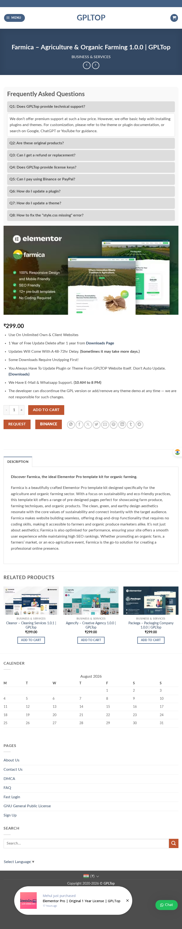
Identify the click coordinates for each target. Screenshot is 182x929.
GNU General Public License (27, 806)
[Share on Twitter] (96, 425)
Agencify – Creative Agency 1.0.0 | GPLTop (91, 625)
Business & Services (91, 57)
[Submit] (173, 843)
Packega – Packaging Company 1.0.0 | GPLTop (150, 625)
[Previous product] (95, 65)
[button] (14, 18)
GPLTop (91, 18)
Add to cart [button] (31, 640)
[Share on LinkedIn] (122, 425)
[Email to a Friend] (105, 425)
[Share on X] (88, 425)
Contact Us (13, 769)
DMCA (9, 779)
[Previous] (3, 619)
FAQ (7, 788)
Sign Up (10, 815)
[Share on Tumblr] (131, 425)
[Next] (178, 619)
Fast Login (12, 797)
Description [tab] (17, 461)
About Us (11, 760)
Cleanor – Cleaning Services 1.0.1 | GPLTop (31, 625)
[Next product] (86, 65)
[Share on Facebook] (79, 425)
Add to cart (46, 410)
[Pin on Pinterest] (114, 425)
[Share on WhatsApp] (71, 425)
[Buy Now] (73, 900)
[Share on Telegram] (139, 425)
